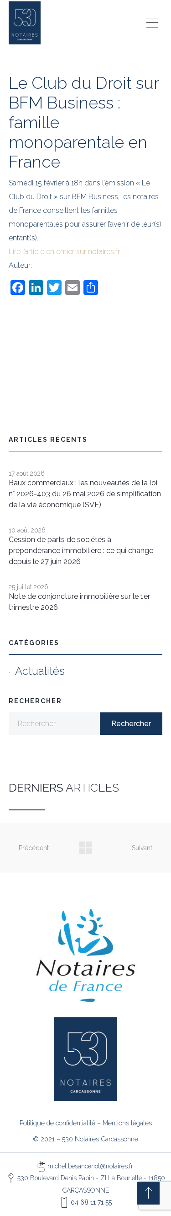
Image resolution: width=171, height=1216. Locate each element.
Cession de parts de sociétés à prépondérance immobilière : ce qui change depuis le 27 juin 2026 (81, 550)
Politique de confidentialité (57, 1123)
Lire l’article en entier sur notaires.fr (64, 251)
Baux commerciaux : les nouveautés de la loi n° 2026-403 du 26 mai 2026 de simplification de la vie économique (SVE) (85, 493)
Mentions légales (127, 1123)
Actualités (40, 671)
